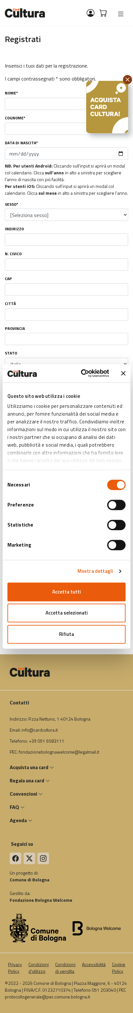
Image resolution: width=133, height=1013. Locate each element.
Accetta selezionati (67, 612)
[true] (121, 14)
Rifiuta (66, 634)
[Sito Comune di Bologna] (38, 927)
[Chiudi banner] (123, 373)
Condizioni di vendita (65, 968)
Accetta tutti (66, 591)
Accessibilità (94, 964)
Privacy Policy (15, 968)
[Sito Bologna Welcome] (97, 927)
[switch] (116, 505)
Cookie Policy (118, 968)
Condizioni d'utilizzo (38, 968)
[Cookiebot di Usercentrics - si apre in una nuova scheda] (82, 373)
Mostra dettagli (95, 571)
